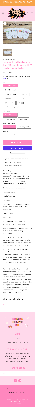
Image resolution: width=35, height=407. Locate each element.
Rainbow (23, 119)
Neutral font (9, 127)
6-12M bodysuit (11, 94)
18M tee (8, 99)
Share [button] (7, 304)
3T (23, 99)
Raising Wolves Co (20, 399)
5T (13, 103)
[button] (3, 13)
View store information (13, 165)
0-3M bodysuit (10, 86)
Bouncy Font (24, 127)
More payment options (17, 153)
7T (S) (7, 107)
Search (17, 339)
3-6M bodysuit (10, 90)
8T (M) (16, 107)
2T (16, 99)
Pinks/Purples (10, 119)
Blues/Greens (10, 115)
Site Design (12, 401)
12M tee (24, 94)
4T (6, 103)
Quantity (5, 131)
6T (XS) (21, 103)
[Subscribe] (31, 373)
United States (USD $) (16, 393)
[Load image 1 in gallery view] (7, 52)
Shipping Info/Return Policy (17, 342)
